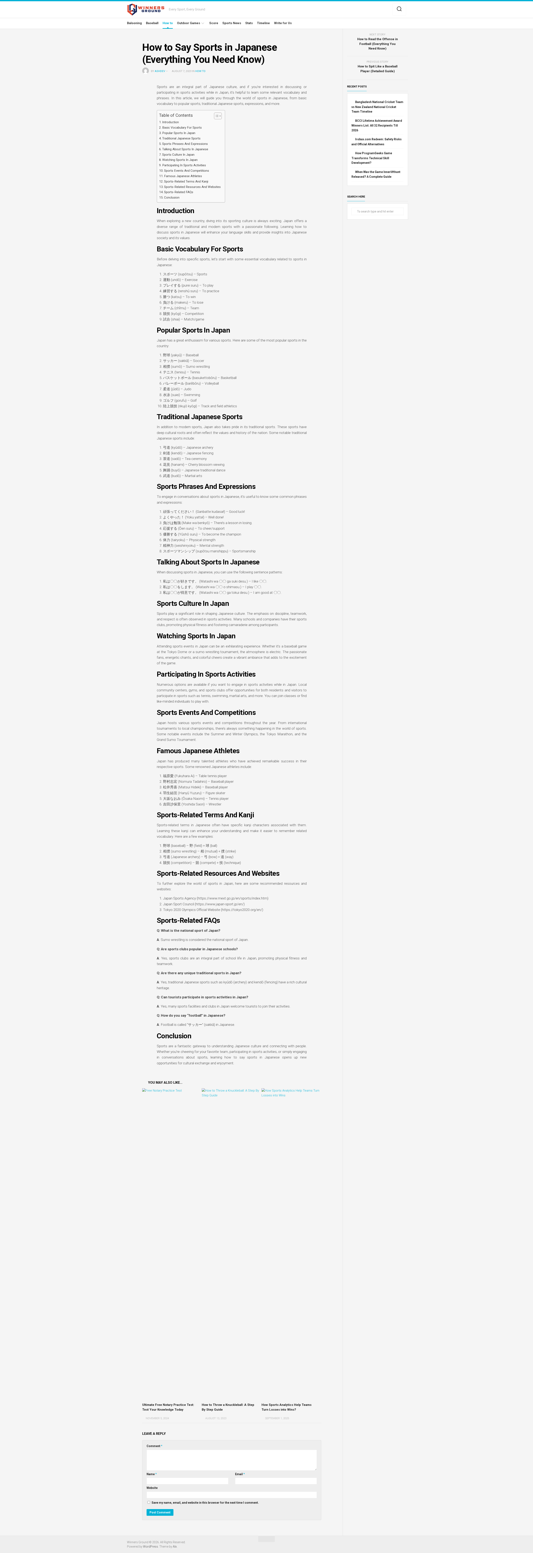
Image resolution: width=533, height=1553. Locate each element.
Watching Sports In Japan (180, 160)
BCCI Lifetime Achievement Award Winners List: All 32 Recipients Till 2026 (376, 125)
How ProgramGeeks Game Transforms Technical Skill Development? (371, 158)
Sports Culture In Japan (178, 155)
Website (152, 1488)
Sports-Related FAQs (178, 192)
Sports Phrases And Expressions (185, 144)
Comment (154, 1446)
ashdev (160, 71)
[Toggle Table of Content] (216, 115)
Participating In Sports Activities (184, 165)
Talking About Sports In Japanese (185, 149)
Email (240, 1474)
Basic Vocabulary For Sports (182, 127)
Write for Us (283, 23)
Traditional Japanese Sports (181, 138)
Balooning (134, 23)
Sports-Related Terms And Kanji (186, 181)
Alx (175, 1546)
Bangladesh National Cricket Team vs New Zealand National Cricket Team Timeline (377, 106)
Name (152, 1474)
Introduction (170, 122)
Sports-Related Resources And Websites (192, 187)
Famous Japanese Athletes (183, 176)
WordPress (150, 1546)
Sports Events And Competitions (186, 171)
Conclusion (171, 197)
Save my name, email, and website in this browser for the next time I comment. (205, 1502)
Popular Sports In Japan (178, 133)
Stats (249, 23)
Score (213, 23)
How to (168, 23)
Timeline (263, 23)
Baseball (152, 23)
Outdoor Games (188, 23)
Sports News (231, 23)
